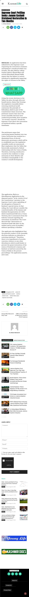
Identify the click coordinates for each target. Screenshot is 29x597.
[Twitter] (15, 27)
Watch (3, 478)
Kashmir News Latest (14, 295)
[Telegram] (18, 27)
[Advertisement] (14, 45)
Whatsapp (14, 93)
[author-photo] (14, 330)
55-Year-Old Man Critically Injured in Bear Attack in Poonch (17, 355)
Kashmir (18, 293)
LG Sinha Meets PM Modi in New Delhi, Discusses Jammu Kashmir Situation (18, 411)
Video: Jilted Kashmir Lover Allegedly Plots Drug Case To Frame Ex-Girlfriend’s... (8, 508)
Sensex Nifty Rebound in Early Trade (8, 314)
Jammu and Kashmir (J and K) (8, 293)
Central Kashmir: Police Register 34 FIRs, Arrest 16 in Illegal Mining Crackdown (18, 388)
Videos (3, 486)
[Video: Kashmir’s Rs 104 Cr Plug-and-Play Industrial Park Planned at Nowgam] (23, 500)
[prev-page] (2, 417)
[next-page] (5, 417)
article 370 (17, 292)
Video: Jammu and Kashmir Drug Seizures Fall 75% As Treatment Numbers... (10, 483)
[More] (22, 27)
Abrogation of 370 (10, 292)
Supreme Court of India (7, 297)
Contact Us (8, 585)
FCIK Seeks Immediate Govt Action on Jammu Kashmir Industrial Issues (18, 396)
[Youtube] (20, 573)
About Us (14, 580)
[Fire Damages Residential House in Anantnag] (5, 363)
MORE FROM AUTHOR (19, 340)
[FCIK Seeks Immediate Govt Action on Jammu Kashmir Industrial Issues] (5, 395)
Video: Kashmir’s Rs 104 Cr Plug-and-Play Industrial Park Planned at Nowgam (9, 500)
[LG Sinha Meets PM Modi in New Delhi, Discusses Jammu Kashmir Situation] (5, 411)
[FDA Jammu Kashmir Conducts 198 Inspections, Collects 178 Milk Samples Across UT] (5, 346)
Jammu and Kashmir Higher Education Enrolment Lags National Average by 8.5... (8, 517)
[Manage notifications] (25, 593)
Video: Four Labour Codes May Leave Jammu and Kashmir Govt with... (9, 492)
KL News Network (7, 23)
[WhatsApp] (8, 27)
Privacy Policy (7, 590)
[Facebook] (11, 27)
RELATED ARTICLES (7, 340)
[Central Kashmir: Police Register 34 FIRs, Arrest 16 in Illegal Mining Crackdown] (5, 388)
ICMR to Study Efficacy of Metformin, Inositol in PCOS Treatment (21, 315)
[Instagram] (12, 573)
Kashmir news (5, 295)
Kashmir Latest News (5, 10)
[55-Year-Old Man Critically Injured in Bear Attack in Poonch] (5, 355)
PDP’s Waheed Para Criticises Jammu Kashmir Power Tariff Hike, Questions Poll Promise (18, 403)
